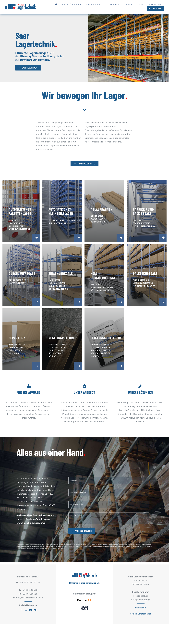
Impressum (140, 607)
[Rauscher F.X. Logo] (84, 598)
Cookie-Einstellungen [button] (140, 613)
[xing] (30, 610)
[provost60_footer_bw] (84, 606)
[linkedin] (26, 610)
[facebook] (21, 610)
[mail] (35, 610)
